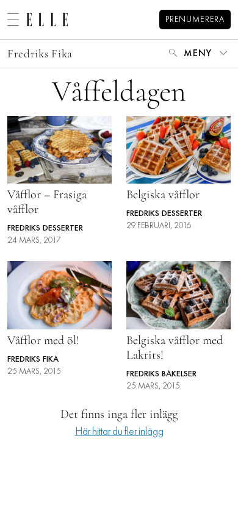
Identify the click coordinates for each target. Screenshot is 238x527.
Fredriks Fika (40, 53)
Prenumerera (195, 20)
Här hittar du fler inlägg (119, 432)
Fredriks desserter (45, 228)
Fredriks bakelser (161, 374)
